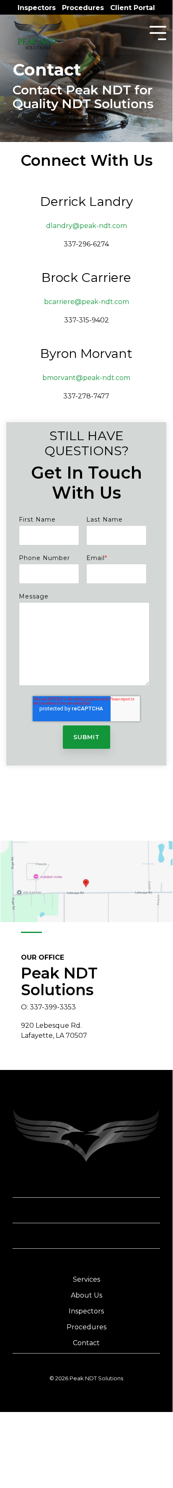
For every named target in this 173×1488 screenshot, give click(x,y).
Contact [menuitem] (86, 1343)
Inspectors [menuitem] (37, 8)
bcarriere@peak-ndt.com (86, 302)
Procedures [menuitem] (83, 8)
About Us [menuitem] (86, 1295)
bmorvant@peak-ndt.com (86, 378)
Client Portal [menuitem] (132, 8)
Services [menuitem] (86, 1279)
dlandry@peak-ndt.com (86, 226)
